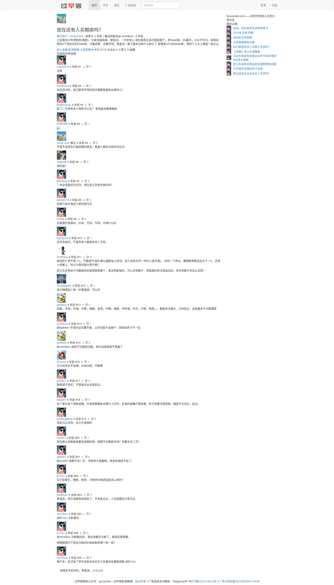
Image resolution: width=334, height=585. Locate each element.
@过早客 (140, 581)
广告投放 (130, 5)
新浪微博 (73, 49)
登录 (263, 5)
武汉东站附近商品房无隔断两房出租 (254, 64)
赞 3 (88, 86)
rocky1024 (76, 36)
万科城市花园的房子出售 (248, 68)
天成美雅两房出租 (244, 42)
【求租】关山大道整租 (246, 51)
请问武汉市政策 (242, 37)
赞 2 (86, 181)
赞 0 (88, 66)
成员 (116, 5)
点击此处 (97, 570)
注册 (274, 5)
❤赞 (96, 49)
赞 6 (88, 200)
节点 (105, 5)
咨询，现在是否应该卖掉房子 (250, 28)
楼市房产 (62, 36)
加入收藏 (62, 49)
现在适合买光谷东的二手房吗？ (252, 73)
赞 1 (90, 105)
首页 (94, 5)
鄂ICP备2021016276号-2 (204, 581)
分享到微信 (87, 49)
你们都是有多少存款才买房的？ (252, 47)
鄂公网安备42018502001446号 (241, 581)
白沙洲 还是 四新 (243, 32)
